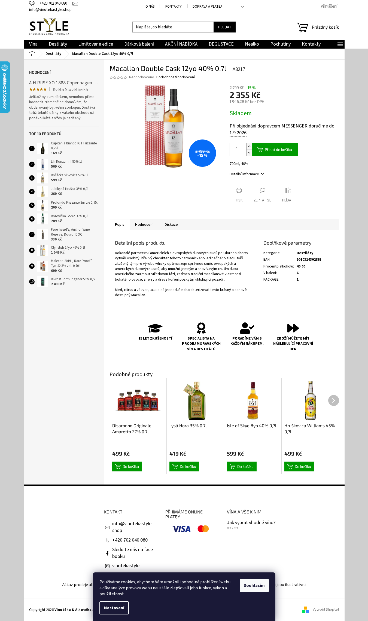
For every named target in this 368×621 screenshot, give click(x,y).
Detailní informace (244, 174)
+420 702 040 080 (130, 540)
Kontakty (173, 6)
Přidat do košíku (278, 149)
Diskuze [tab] (171, 224)
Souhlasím (254, 586)
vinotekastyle (125, 565)
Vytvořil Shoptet (326, 610)
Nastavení (114, 608)
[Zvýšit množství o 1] (249, 146)
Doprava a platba (207, 6)
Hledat (224, 27)
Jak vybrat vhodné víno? (251, 522)
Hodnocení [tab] (144, 224)
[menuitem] (33, 44)
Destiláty (305, 253)
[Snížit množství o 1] (249, 153)
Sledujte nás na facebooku (132, 553)
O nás (149, 6)
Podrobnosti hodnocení (175, 77)
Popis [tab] (119, 224)
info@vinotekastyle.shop (132, 527)
